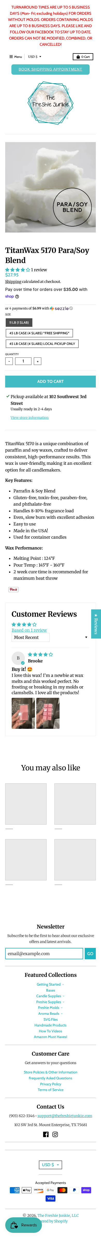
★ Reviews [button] (96, 624)
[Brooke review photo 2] (48, 713)
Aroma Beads (48, 1013)
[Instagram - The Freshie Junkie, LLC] (55, 1134)
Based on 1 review (29, 630)
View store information (30, 417)
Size (8, 314)
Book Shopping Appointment (50, 69)
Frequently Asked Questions (50, 1078)
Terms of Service (50, 1089)
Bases (50, 990)
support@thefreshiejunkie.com (65, 1115)
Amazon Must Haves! (50, 1036)
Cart (85, 57)
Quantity (12, 354)
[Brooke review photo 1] (23, 713)
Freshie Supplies (48, 1002)
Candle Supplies (48, 996)
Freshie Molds (48, 1007)
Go (90, 953)
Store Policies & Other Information (50, 1072)
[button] (18, 269)
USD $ (33, 57)
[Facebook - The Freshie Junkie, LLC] (46, 1134)
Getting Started (49, 984)
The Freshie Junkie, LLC (58, 1215)
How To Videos (50, 1031)
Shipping (13, 281)
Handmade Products (50, 1025)
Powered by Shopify (51, 1221)
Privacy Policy (50, 1084)
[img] (40, 654)
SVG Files (51, 1019)
